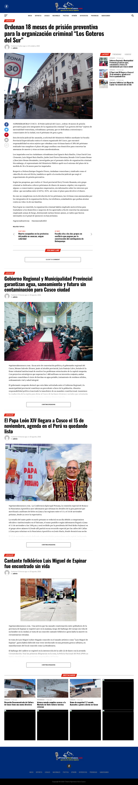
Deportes (38, 15)
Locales (46, 15)
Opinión (74, 15)
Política (66, 15)
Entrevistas (84, 15)
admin (15, 48)
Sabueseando (105, 15)
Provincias (94, 15)
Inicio (30, 15)
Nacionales (56, 15)
